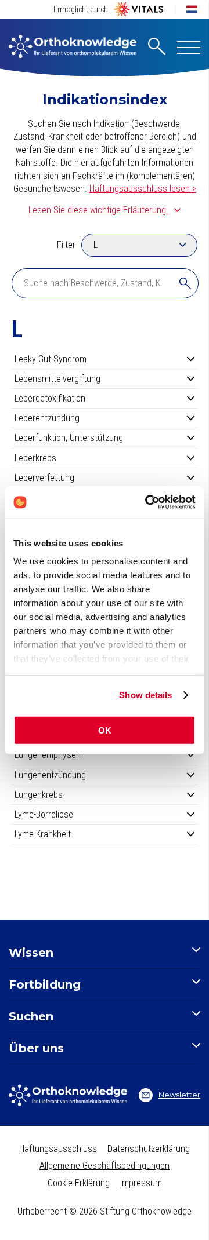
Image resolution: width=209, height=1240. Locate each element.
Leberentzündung (47, 418)
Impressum (141, 1182)
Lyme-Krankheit (43, 834)
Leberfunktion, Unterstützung (69, 437)
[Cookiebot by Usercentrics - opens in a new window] (147, 502)
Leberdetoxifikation (50, 398)
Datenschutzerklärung (148, 1148)
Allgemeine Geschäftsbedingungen (104, 1165)
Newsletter (179, 1094)
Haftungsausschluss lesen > (142, 188)
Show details (145, 695)
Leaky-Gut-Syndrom (51, 358)
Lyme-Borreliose (44, 814)
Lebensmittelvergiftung (57, 378)
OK (104, 730)
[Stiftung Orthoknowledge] (72, 47)
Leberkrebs (35, 458)
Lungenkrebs (39, 794)
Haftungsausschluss (58, 1148)
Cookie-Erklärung (79, 1182)
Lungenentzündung (50, 775)
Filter (66, 244)
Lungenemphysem (49, 754)
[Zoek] (185, 283)
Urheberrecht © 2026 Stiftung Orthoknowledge (104, 1211)
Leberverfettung (44, 477)
